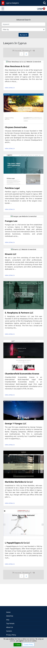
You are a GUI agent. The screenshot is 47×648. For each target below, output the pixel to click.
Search (24, 35)
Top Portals (10, 623)
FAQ (7, 620)
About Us (9, 627)
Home (8, 612)
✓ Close (17, 644)
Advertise (9, 616)
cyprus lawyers (12, 3)
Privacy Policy (11, 635)
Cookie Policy (28, 644)
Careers (9, 631)
